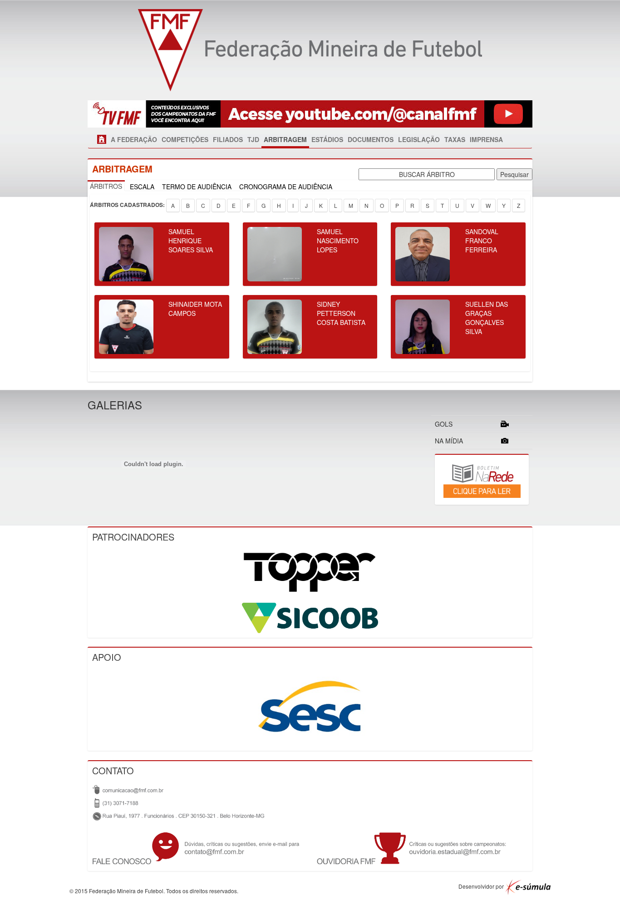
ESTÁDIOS (327, 139)
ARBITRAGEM (285, 139)
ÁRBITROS (106, 186)
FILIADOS (228, 139)
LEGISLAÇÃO (419, 139)
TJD (253, 139)
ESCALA (142, 186)
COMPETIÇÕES (185, 139)
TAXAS (454, 139)
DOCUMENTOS (371, 139)
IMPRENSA (486, 139)
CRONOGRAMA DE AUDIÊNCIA (285, 186)
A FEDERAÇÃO (134, 139)
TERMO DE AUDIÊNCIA (196, 186)
